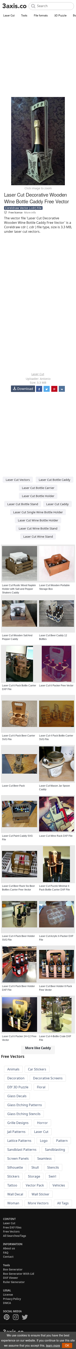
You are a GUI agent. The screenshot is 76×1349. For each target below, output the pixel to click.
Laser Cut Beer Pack (13, 785)
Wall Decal (15, 1194)
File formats (41, 15)
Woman (13, 1203)
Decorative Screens (48, 1078)
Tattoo (12, 1185)
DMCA (7, 1303)
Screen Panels (18, 1158)
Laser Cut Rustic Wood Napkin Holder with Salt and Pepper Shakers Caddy (19, 589)
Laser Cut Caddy (57, 504)
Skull (35, 1167)
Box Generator (12, 1269)
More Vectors (38, 1203)
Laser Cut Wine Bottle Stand (38, 528)
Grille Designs (18, 1123)
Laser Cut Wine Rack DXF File (56, 835)
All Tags (63, 1203)
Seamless (44, 1158)
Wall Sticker (40, 1194)
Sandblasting (55, 1149)
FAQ (5, 1252)
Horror (42, 1123)
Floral (41, 1087)
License (8, 1294)
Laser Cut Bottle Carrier (38, 488)
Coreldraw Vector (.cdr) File (23, 208)
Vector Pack (35, 1185)
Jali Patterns (16, 1131)
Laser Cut (9, 15)
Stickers (13, 1176)
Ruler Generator (14, 1282)
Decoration (16, 1078)
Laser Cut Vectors (18, 480)
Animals (13, 1069)
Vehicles (58, 1185)
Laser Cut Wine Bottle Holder (38, 520)
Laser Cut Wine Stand (38, 536)
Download (25, 389)
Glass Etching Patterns (24, 1105)
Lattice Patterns (19, 1140)
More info (30, 212)
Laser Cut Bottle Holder (38, 496)
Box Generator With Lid (18, 1274)
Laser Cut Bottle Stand (22, 504)
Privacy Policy (12, 1299)
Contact (8, 1257)
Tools (24, 15)
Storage (34, 1176)
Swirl (52, 1176)
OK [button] (67, 1345)
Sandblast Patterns (21, 1149)
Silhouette (15, 1167)
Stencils (53, 1167)
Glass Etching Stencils (24, 1114)
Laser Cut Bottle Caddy (54, 480)
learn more (53, 1345)
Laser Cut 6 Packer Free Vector (56, 685)
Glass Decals (17, 1096)
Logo (44, 1140)
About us (9, 1248)
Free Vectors (11, 1231)
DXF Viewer (10, 1278)
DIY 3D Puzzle (17, 1087)
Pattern (62, 1140)
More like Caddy (38, 1048)
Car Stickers (37, 1069)
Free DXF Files (12, 1227)
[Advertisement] (38, 58)
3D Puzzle (60, 15)
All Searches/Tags (14, 1236)
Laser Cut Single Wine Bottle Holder (38, 512)
